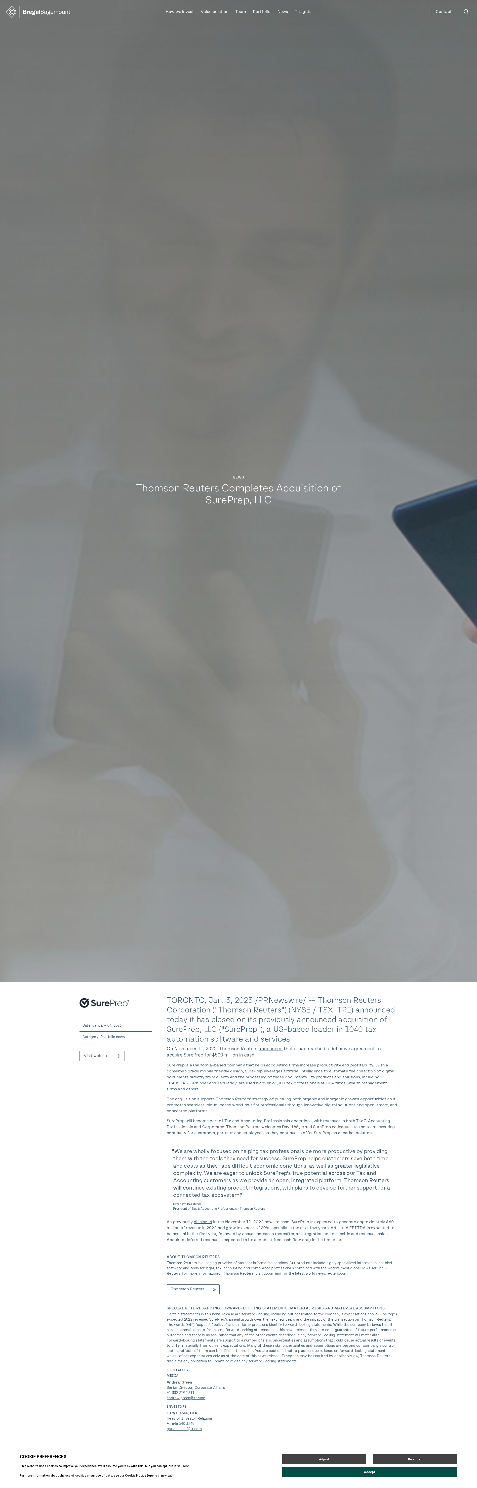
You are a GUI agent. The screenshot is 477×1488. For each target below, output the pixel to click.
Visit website (96, 1056)
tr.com (269, 1273)
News (283, 12)
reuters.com (336, 1273)
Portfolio (262, 12)
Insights (303, 12)
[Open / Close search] (466, 12)
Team (240, 12)
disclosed (203, 1222)
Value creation (214, 12)
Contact (444, 12)
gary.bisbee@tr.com (184, 1429)
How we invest (180, 12)
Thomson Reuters (187, 1289)
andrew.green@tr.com (186, 1398)
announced (270, 1049)
